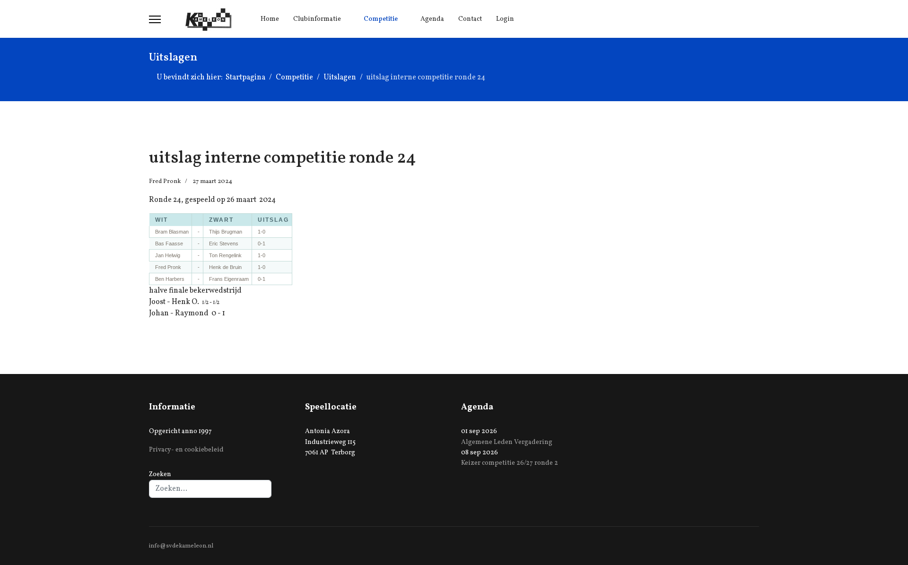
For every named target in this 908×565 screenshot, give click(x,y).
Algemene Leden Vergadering (506, 442)
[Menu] (155, 19)
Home (270, 19)
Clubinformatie (317, 19)
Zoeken (160, 474)
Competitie (381, 19)
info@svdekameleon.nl (181, 546)
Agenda (432, 19)
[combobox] (210, 489)
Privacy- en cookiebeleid (186, 449)
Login (505, 19)
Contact (470, 19)
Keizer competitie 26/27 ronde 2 (509, 463)
